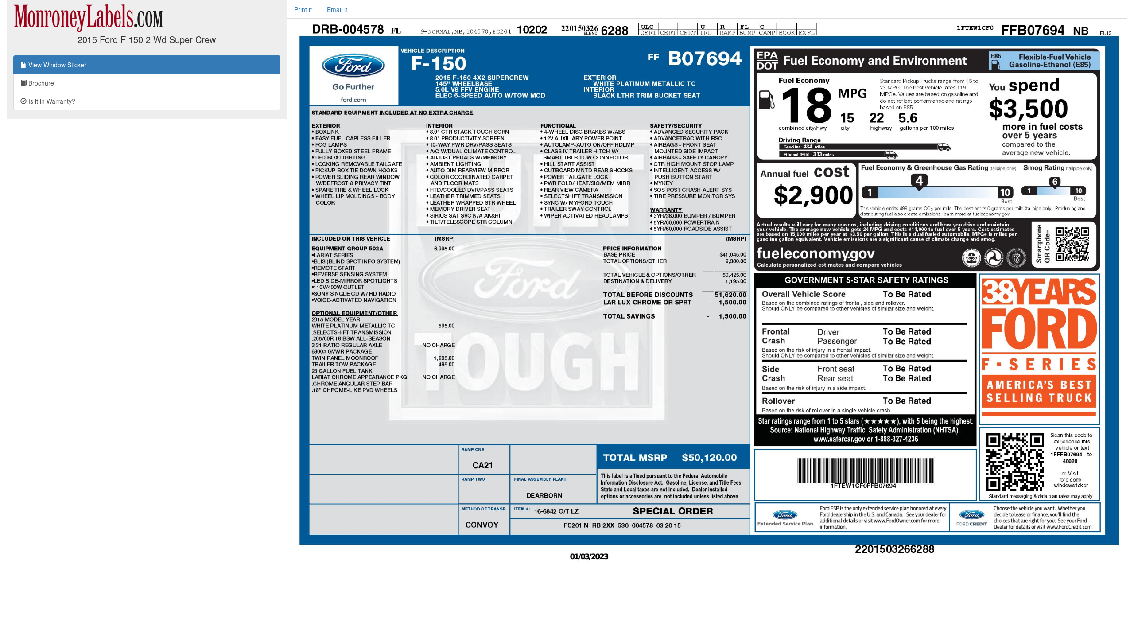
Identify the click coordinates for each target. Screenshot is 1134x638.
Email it (337, 9)
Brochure (40, 82)
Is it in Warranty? (51, 101)
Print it (303, 9)
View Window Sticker (56, 64)
